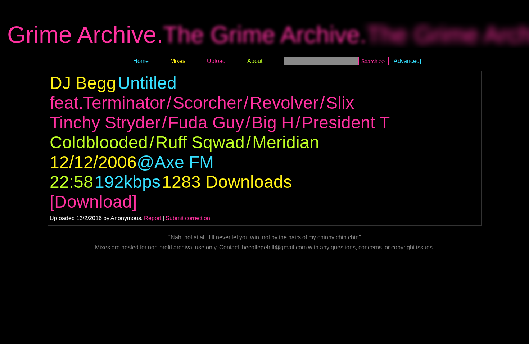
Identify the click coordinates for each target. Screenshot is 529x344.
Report (152, 218)
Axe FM (184, 162)
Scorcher (207, 102)
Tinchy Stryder (105, 122)
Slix (340, 102)
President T (346, 122)
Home (141, 61)
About (254, 61)
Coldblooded (99, 142)
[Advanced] (406, 61)
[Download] (93, 201)
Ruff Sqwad (200, 142)
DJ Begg (83, 82)
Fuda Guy (206, 122)
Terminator (124, 102)
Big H (273, 122)
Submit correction (188, 218)
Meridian (285, 142)
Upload (216, 61)
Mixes (177, 61)
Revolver (284, 102)
